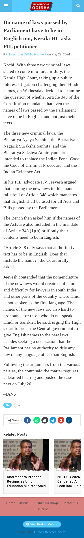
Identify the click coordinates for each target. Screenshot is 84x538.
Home (10, 503)
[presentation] (73, 468)
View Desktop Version (44, 524)
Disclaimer (42, 509)
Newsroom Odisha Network (27, 54)
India (20, 405)
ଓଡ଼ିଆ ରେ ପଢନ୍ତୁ (47, 503)
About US (25, 503)
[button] (6, 6)
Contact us (70, 503)
